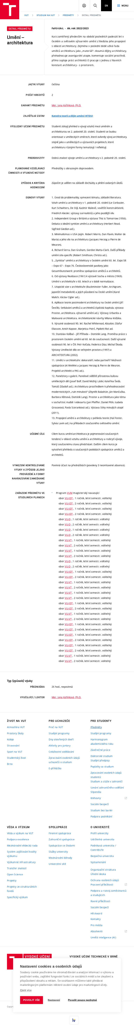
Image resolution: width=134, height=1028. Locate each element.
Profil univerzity (100, 833)
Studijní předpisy (100, 760)
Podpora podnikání (101, 816)
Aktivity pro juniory (59, 745)
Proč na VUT (56, 727)
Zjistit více (25, 990)
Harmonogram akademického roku (102, 741)
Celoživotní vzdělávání (61, 751)
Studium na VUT (46, 15)
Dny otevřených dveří (61, 739)
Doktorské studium (102, 756)
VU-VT (68, 540)
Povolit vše (31, 1000)
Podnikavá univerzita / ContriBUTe (103, 848)
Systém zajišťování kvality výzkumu (21, 854)
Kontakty (96, 919)
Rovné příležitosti (100, 901)
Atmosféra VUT (16, 727)
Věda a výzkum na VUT (20, 833)
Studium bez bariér (102, 810)
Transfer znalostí (17, 868)
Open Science (15, 874)
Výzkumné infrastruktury (21, 862)
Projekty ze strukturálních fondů (22, 889)
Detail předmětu (91, 15)
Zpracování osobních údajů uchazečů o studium (64, 760)
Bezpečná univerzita (102, 856)
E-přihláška (55, 768)
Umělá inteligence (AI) (103, 937)
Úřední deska (98, 874)
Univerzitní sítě (57, 864)
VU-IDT (69, 498)
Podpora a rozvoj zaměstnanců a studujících (108, 893)
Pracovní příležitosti (106, 885)
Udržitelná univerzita (102, 839)
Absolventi (101, 931)
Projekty (11, 880)
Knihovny (100, 798)
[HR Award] (74, 1020)
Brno (10, 764)
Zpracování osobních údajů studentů (106, 775)
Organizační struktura (103, 869)
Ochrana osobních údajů (105, 880)
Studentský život (16, 757)
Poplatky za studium (102, 766)
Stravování (13, 745)
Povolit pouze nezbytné (82, 1000)
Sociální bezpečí (100, 804)
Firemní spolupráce (60, 833)
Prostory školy (15, 733)
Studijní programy (59, 733)
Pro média (97, 925)
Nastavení (54, 1000)
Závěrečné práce (100, 750)
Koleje (10, 739)
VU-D (67, 519)
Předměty (68, 15)
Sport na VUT (14, 751)
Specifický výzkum (17, 897)
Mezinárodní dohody (60, 857)
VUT (26, 15)
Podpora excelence (18, 839)
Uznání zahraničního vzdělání (107, 787)
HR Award (96, 913)
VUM (69, 493)
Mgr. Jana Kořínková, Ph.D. (66, 105)
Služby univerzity (58, 851)
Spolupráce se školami (62, 845)
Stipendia (96, 792)
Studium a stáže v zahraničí (106, 781)
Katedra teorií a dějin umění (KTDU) (72, 115)
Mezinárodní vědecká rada (22, 845)
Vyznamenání (98, 862)
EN (106, 5)
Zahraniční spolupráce (62, 839)
